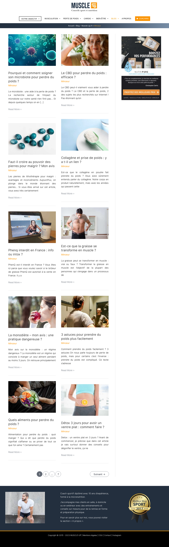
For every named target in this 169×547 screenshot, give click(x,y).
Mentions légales (90, 535)
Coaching (144, 19)
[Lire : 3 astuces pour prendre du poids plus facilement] (85, 311)
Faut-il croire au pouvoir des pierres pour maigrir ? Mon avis (31, 164)
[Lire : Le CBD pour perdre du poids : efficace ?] (85, 49)
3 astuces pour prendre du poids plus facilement (81, 337)
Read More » (15, 109)
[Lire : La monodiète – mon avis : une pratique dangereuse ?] (32, 312)
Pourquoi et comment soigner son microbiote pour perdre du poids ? (31, 77)
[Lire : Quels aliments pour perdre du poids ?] (32, 396)
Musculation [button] (51, 19)
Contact (107, 535)
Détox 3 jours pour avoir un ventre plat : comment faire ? (82, 425)
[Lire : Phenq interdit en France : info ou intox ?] (32, 227)
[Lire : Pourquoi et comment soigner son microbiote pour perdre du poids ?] (32, 49)
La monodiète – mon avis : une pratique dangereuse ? (31, 337)
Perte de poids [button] (71, 19)
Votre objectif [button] (29, 19)
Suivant (99, 474)
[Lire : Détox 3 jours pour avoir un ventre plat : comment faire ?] (85, 400)
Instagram (117, 535)
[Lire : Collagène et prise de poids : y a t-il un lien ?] (85, 134)
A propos (126, 19)
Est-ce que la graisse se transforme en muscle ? (79, 248)
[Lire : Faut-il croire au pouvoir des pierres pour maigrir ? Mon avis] (32, 138)
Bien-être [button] (101, 19)
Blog (113, 19)
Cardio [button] (87, 19)
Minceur (12, 85)
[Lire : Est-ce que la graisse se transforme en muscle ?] (85, 223)
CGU (101, 535)
